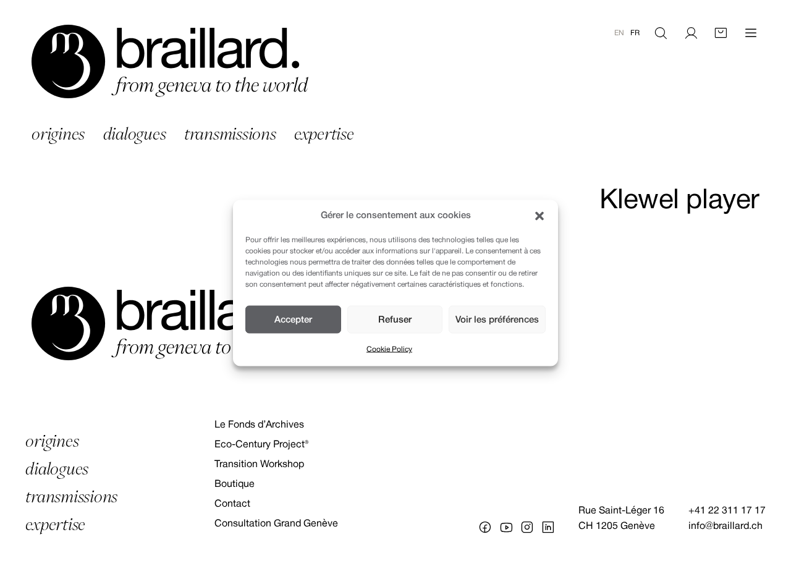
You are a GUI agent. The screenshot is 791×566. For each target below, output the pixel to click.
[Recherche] (660, 33)
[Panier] (720, 33)
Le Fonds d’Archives (259, 425)
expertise (324, 134)
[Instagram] (527, 527)
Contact (232, 504)
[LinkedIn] (548, 527)
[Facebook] (485, 527)
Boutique (234, 484)
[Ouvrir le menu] (750, 33)
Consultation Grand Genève (276, 524)
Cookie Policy (389, 349)
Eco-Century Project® (261, 445)
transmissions (230, 134)
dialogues (134, 134)
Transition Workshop (259, 464)
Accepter (293, 319)
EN (619, 33)
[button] (539, 215)
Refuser (395, 319)
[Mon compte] (691, 33)
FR (635, 33)
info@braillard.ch (725, 526)
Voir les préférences (497, 319)
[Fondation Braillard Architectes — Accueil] (170, 61)
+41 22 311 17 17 (727, 511)
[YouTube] (506, 527)
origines (58, 134)
